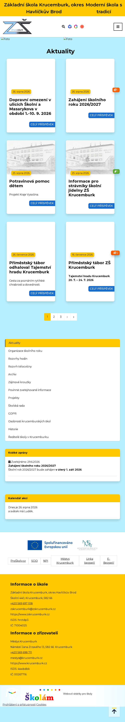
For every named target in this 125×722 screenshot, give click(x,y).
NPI (45, 560)
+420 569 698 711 (21, 652)
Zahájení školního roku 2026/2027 (87, 102)
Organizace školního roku (25, 350)
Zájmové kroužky (19, 382)
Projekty (13, 397)
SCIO (34, 560)
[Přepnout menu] (118, 27)
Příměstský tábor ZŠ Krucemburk (90, 265)
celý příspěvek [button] (42, 124)
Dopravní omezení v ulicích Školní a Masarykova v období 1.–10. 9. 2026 (30, 106)
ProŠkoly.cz (18, 560)
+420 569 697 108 (21, 603)
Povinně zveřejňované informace (29, 390)
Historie (13, 429)
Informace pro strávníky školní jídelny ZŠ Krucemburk (85, 188)
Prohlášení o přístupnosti (19, 704)
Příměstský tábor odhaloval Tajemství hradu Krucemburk (30, 267)
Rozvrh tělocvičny (20, 366)
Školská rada (16, 405)
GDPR (12, 413)
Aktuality (14, 342)
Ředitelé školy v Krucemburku (28, 437)
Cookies (41, 704)
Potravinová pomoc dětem (29, 183)
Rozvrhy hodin (17, 358)
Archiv (12, 374)
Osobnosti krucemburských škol (29, 421)
